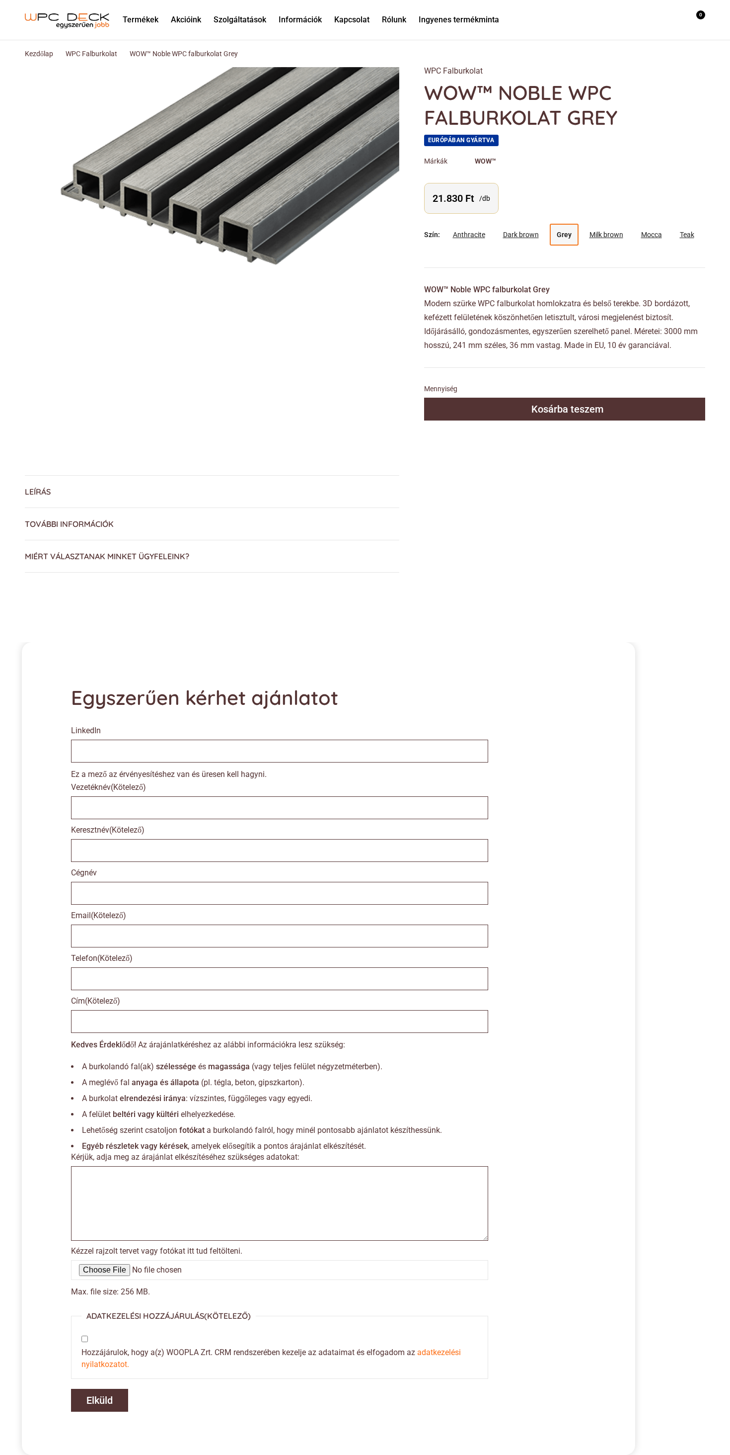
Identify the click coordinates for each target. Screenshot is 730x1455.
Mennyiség (440, 389)
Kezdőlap (39, 54)
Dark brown (521, 235)
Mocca (651, 235)
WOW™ (485, 161)
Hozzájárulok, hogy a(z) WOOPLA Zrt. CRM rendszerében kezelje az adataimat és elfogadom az (271, 1358)
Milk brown (606, 235)
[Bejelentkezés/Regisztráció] (669, 19)
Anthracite (469, 235)
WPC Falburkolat (91, 54)
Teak (687, 235)
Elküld (99, 1400)
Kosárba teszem (567, 409)
